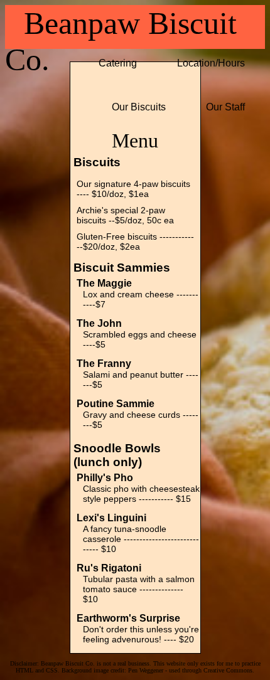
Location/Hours (211, 63)
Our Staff (225, 107)
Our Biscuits (139, 107)
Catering (118, 63)
